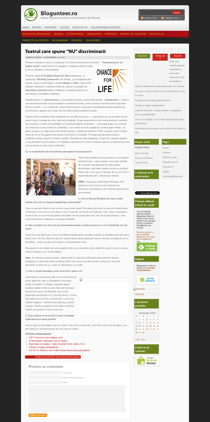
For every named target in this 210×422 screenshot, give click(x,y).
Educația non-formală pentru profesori (153, 100)
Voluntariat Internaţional (67, 357)
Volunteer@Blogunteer (105, 27)
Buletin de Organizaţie (37, 34)
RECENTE (142, 56)
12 (154, 323)
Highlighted (94, 34)
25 (150, 329)
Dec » (143, 339)
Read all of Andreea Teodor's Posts (144, 160)
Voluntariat (93, 40)
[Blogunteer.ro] (85, 14)
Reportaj (77, 40)
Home (26, 27)
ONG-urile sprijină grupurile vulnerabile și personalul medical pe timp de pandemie (177, 71)
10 (147, 323)
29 (139, 332)
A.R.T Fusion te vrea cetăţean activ (46, 337)
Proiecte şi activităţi (36, 40)
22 (139, 329)
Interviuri (111, 34)
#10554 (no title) (170, 157)
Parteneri (50, 27)
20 (158, 326)
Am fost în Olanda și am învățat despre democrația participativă (59, 350)
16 (143, 326)
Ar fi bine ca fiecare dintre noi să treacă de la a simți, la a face (160, 93)
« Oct (137, 339)
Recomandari (60, 40)
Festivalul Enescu (170, 162)
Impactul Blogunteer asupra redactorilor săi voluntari (159, 86)
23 (143, 329)
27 (158, 329)
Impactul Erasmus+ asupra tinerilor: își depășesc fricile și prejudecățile (158, 112)
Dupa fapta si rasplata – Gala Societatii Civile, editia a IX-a (57, 344)
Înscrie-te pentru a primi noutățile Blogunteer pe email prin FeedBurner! (146, 235)
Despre (36, 27)
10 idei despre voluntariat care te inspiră (48, 341)
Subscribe (139, 294)
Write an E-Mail (142, 153)
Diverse (58, 34)
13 (158, 323)
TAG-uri (178, 56)
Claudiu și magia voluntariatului (43, 347)
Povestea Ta (80, 27)
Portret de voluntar (133, 34)
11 (150, 323)
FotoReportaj (75, 34)
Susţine (64, 27)
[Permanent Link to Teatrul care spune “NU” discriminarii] (65, 51)
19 (154, 326)
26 (154, 329)
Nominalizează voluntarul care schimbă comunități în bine (160, 130)
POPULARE (160, 57)
